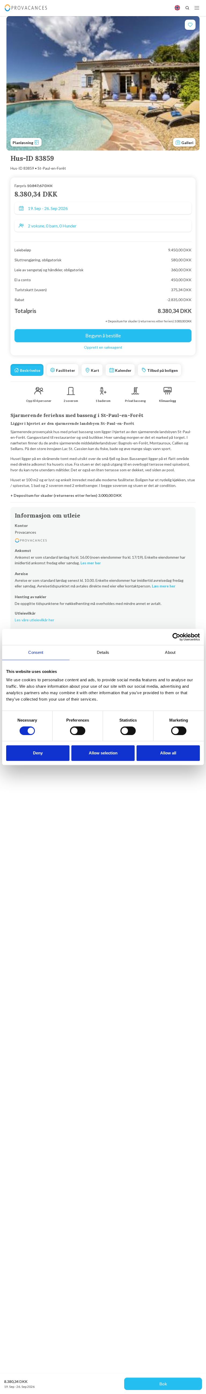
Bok (163, 1383)
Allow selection (103, 753)
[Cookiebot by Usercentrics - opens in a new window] (176, 637)
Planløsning (23, 142)
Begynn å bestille (103, 335)
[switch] (77, 730)
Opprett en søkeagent (103, 347)
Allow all (168, 753)
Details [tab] (103, 652)
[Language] (177, 8)
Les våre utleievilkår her (34, 620)
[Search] (187, 7)
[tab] (26, 370)
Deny (38, 753)
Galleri (187, 142)
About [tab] (170, 652)
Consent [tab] (35, 652)
